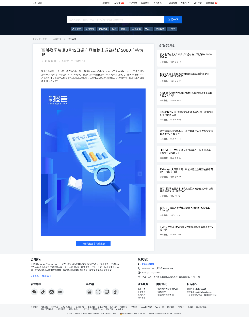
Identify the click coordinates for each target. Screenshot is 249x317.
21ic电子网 (102, 307)
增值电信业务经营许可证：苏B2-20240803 (165, 314)
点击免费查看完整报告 (93, 243)
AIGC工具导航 (66, 307)
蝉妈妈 (190, 307)
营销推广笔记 (201, 307)
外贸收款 (54, 307)
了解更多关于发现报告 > (41, 275)
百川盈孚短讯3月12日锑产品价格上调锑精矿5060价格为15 (92, 52)
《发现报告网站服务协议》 (167, 288)
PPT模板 (134, 307)
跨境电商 (113, 307)
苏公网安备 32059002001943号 (134, 314)
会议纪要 (57, 39)
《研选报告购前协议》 (165, 294)
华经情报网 (80, 307)
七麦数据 (85, 309)
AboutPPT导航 (146, 307)
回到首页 (106, 2)
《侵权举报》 (162, 291)
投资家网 (170, 307)
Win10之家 (159, 307)
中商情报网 (60, 309)
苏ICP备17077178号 (108, 314)
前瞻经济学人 (73, 309)
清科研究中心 (97, 309)
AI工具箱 (44, 307)
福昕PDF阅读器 (47, 309)
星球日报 (109, 309)
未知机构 (65, 61)
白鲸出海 (119, 309)
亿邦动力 (180, 307)
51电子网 (91, 307)
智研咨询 (123, 307)
